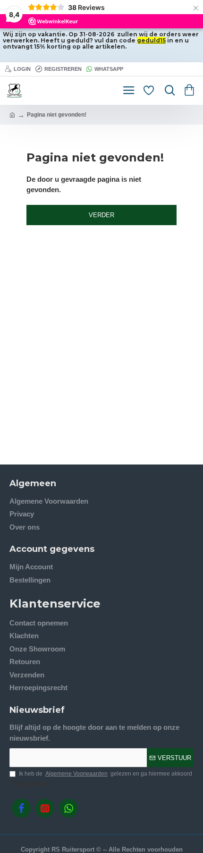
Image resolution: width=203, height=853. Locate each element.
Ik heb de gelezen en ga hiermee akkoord (105, 773)
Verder (101, 215)
